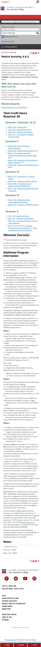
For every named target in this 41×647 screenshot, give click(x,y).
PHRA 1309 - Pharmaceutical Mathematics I (23, 165)
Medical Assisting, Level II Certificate (14, 107)
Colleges (5, 2)
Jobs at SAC (7, 617)
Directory (6, 609)
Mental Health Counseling (13, 604)
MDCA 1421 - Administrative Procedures (22, 181)
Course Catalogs (9, 601)
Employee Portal (9, 614)
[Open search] (37, 1)
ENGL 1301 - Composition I (17, 127)
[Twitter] (16, 580)
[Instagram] (34, 580)
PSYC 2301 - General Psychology (19, 130)
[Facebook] (6, 580)
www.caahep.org (29, 522)
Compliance (7, 606)
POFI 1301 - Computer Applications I (21, 218)
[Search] (37, 33)
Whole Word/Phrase (11, 37)
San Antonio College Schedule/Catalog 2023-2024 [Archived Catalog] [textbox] (20, 22)
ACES (4, 596)
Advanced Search (8, 41)
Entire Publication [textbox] (8, 29)
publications (11, 640)
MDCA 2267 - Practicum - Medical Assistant (23, 205)
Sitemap (5, 620)
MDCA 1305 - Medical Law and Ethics (21, 151)
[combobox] (20, 22)
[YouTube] (25, 580)
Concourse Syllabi (10, 598)
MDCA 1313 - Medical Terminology (20, 132)
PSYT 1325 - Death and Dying (18, 216)
